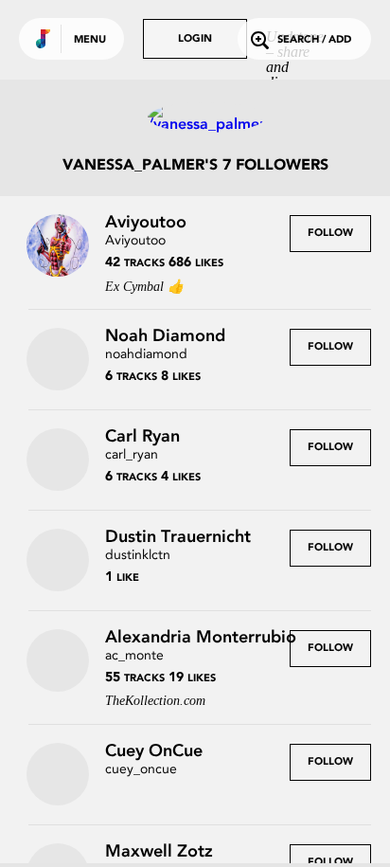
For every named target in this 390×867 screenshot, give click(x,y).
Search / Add (314, 40)
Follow (330, 233)
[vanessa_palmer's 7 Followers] (195, 117)
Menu (90, 40)
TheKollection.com (155, 701)
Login (195, 39)
